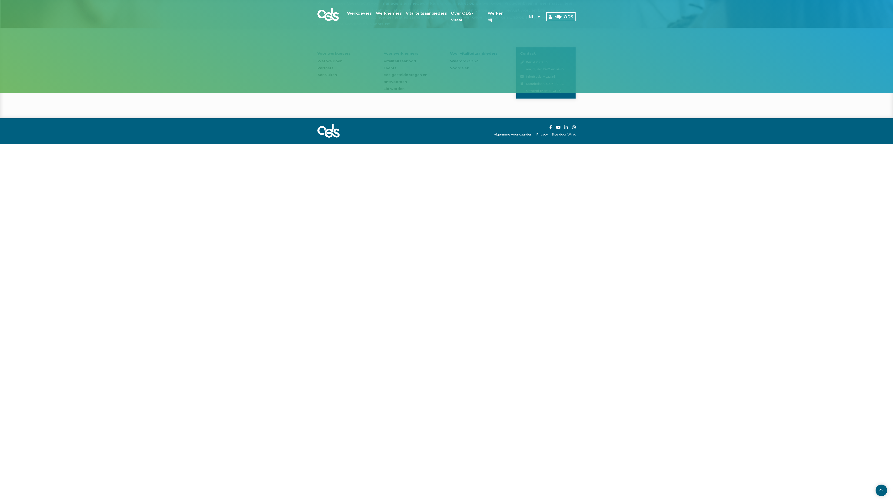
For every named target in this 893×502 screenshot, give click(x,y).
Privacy (542, 134)
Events (390, 68)
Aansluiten (327, 75)
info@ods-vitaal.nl (540, 76)
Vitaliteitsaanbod (400, 61)
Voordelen (459, 68)
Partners (325, 68)
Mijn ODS (563, 16)
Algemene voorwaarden (513, 134)
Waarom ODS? (464, 61)
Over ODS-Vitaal (462, 17)
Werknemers (389, 13)
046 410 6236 (537, 62)
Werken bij (495, 17)
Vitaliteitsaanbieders (426, 13)
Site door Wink (564, 134)
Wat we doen (330, 61)
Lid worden (394, 88)
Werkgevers (359, 13)
